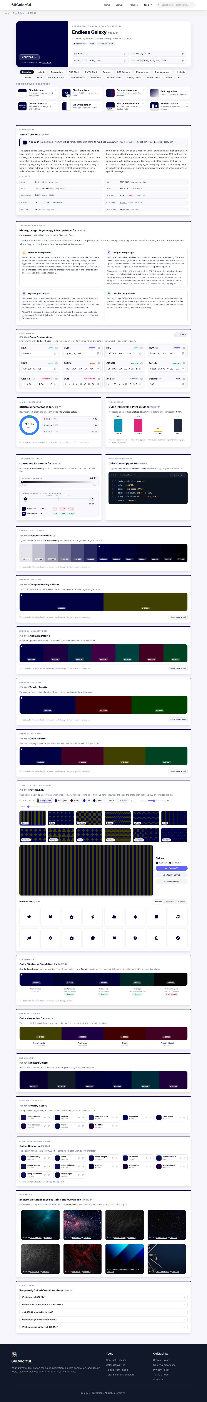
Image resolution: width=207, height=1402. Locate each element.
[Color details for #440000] (106, 699)
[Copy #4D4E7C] (75, 547)
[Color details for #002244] (81, 648)
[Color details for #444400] (148, 596)
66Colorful (21, 5)
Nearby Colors (134, 77)
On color (170, 902)
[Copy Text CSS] (183, 485)
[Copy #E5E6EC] (24, 547)
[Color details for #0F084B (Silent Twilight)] (116, 1158)
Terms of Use (161, 1374)
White (111, 800)
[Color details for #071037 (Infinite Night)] (82, 1175)
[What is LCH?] (99, 378)
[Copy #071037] (79, 1175)
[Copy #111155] (45, 1117)
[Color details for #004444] (130, 648)
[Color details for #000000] (183, 547)
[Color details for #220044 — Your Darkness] (49, 1126)
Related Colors (114, 77)
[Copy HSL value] (125, 60)
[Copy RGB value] (183, 53)
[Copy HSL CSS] (183, 497)
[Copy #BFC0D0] (36, 547)
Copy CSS (173, 868)
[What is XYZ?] (141, 378)
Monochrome (142, 72)
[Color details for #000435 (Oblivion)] (116, 1166)
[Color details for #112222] (63, 1074)
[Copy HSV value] (183, 353)
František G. (34, 1271)
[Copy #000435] (113, 1166)
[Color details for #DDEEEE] (28, 547)
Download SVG (173, 875)
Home (107, 4)
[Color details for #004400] (162, 699)
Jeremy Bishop (36, 1237)
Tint (88, 800)
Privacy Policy (161, 1369)
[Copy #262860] (88, 547)
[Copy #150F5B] (79, 1166)
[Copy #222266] (113, 1117)
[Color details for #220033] (175, 1074)
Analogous (62, 800)
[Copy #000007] (179, 547)
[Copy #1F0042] (53, 648)
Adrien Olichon (119, 1237)
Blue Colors (18, 13)
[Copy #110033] (180, 1117)
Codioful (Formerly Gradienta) (125, 1269)
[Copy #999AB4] (50, 547)
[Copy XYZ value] (140, 384)
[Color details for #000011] (170, 547)
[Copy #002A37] (143, 1074)
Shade (99, 800)
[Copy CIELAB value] (55, 384)
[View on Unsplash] (56, 1213)
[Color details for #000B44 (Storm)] (82, 1158)
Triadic (28, 77)
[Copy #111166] (45, 1175)
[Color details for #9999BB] (54, 547)
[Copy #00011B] (153, 547)
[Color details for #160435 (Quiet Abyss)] (150, 1166)
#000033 (46, 62)
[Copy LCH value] (98, 384)
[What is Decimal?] (184, 378)
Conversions (57, 72)
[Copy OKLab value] (183, 368)
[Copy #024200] (157, 699)
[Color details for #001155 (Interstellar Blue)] (184, 1158)
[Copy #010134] (103, 976)
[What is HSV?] (184, 347)
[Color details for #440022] (153, 648)
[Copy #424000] (143, 596)
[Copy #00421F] (173, 648)
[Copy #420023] (149, 648)
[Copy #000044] (45, 1158)
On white (158, 902)
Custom (123, 800)
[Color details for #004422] (177, 648)
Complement (46, 800)
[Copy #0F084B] (113, 1158)
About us (158, 1379)
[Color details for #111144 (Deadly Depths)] (49, 1166)
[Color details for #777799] (67, 547)
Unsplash (48, 1237)
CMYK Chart (91, 72)
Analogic (181, 72)
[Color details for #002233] (147, 1074)
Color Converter (115, 1364)
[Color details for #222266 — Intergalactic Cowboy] (116, 1117)
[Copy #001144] (79, 1126)
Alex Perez (76, 1271)
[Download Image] (51, 1213)
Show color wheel (178, 617)
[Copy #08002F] (31, 1074)
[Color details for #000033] (118, 547)
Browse (120, 4)
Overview (27, 72)
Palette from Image (117, 1369)
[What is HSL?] (141, 347)
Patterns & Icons (56, 77)
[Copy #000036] (115, 1074)
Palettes (134, 4)
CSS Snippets (123, 72)
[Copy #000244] (103, 547)
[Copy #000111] (166, 547)
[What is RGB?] (99, 347)
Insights (41, 72)
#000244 (27, 57)
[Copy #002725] (137, 976)
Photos (169, 77)
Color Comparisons (164, 1364)
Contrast (107, 72)
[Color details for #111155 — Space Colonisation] (49, 1117)
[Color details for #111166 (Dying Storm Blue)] (49, 1175)
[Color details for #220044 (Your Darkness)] (184, 1166)
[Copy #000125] (140, 547)
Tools (146, 4)
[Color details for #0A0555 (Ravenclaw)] (150, 1158)
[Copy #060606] (170, 976)
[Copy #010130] (70, 976)
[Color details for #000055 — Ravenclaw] (150, 1117)
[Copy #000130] (127, 547)
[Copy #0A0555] (146, 1158)
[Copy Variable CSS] (183, 500)
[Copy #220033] (113, 1126)
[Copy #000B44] (79, 1158)
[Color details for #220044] (58, 648)
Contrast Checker (116, 1360)
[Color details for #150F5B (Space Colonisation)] (82, 1166)
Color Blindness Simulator (120, 1374)
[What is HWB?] (56, 363)
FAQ (180, 77)
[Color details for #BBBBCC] (41, 547)
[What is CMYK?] (99, 363)
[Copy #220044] (45, 1126)
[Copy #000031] (87, 1074)
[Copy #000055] (146, 1117)
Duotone (181, 902)
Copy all (179, 475)
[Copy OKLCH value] (140, 368)
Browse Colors (161, 1360)
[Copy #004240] (125, 648)
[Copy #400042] (101, 648)
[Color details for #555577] (80, 547)
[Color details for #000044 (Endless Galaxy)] (49, 1158)
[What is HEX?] (56, 347)
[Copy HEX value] (125, 53)
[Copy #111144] (45, 1166)
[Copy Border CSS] (183, 489)
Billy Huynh (76, 1237)
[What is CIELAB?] (56, 378)
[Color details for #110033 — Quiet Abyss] (184, 1117)
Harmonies (96, 77)
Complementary (163, 72)
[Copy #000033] (79, 1117)
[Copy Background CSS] (183, 481)
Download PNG (173, 881)
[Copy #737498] (62, 547)
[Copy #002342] (77, 648)
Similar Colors (153, 77)
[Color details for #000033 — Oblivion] (82, 1117)
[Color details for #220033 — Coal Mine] (116, 1126)
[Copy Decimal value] (183, 384)
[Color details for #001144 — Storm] (82, 1126)
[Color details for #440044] (106, 648)
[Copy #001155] (180, 1158)
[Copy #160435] (146, 1166)
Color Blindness (77, 77)
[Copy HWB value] (55, 368)
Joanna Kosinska (162, 1271)
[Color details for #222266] (93, 547)
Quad (39, 77)
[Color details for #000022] (144, 547)
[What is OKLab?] (184, 363)
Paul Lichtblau (161, 1237)
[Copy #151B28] (59, 1074)
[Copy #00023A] (114, 547)
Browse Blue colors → (55, 1182)
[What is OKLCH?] (141, 363)
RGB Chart (74, 72)
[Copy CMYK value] (183, 60)
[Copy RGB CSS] (183, 493)
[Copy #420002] (101, 699)
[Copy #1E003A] (171, 1074)
